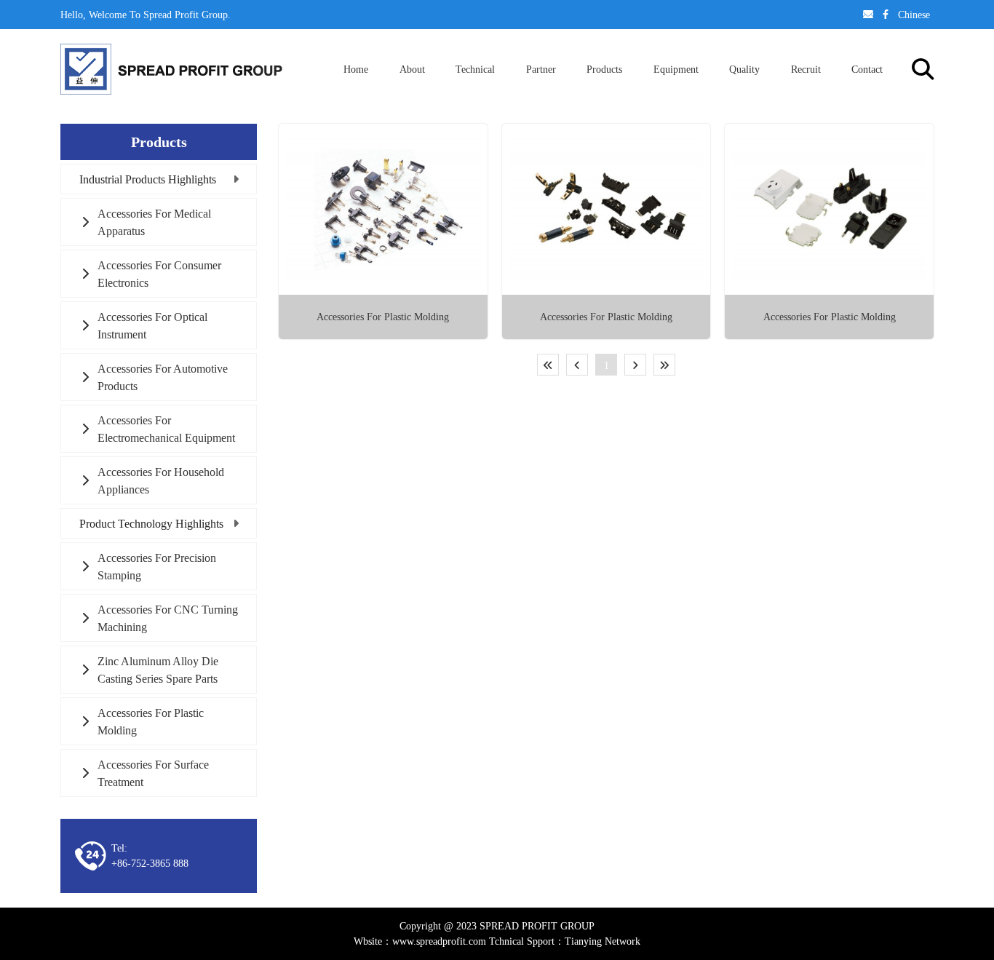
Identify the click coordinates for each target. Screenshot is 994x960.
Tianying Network (602, 941)
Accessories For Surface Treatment (153, 773)
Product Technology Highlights (151, 523)
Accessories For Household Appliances (161, 480)
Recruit (806, 69)
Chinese (914, 14)
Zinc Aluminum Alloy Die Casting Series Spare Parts (158, 669)
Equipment (676, 69)
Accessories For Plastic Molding (151, 721)
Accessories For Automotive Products (163, 377)
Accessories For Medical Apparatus (154, 222)
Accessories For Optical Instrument (152, 325)
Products (604, 69)
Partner (541, 69)
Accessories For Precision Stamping (157, 566)
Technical (475, 69)
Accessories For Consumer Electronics (159, 273)
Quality (744, 69)
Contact (867, 69)
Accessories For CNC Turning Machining (168, 617)
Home (355, 69)
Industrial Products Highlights (147, 179)
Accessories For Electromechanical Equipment (166, 428)
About (412, 69)
